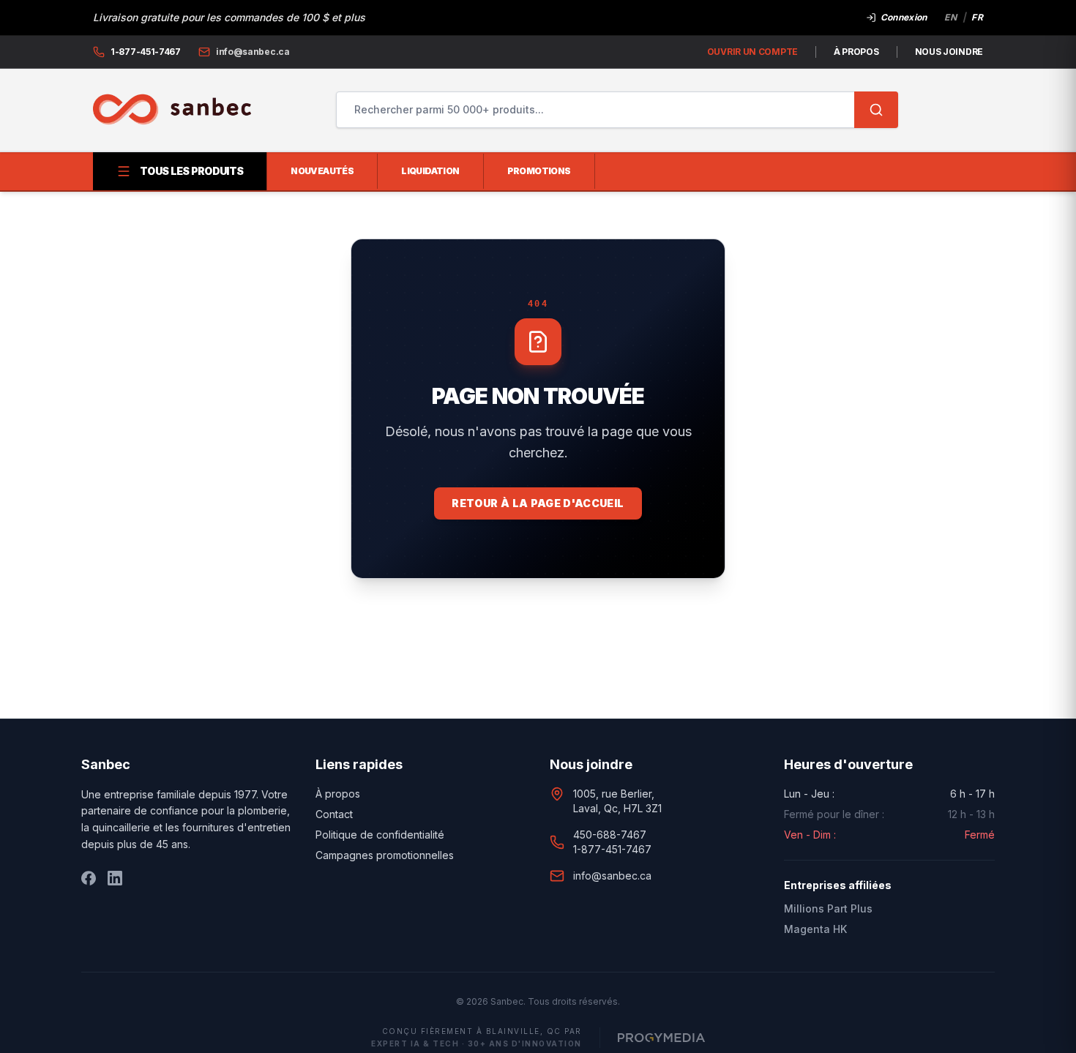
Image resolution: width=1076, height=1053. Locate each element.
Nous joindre (949, 51)
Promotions (539, 170)
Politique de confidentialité (379, 834)
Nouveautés (322, 170)
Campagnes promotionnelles (384, 855)
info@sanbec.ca (612, 875)
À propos (856, 51)
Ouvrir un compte (752, 51)
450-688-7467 (609, 834)
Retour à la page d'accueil (538, 503)
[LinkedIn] (115, 878)
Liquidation (430, 170)
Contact (334, 814)
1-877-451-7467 (612, 849)
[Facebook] (88, 878)
